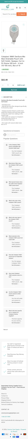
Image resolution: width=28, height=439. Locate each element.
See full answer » (16, 155)
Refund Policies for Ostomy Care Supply (12, 402)
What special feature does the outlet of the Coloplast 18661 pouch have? (15, 183)
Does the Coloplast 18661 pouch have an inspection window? (15, 256)
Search (22, 14)
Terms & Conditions (6, 404)
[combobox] (14, 14)
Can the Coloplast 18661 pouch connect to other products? (15, 293)
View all (5, 329)
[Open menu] (25, 7)
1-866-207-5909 (5, 416)
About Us (4, 393)
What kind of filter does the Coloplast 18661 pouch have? (16, 165)
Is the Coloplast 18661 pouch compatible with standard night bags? (14, 146)
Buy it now (14, 90)
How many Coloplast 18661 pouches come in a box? (15, 275)
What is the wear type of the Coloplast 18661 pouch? (15, 219)
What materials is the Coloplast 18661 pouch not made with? (16, 237)
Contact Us (4, 396)
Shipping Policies (6, 400)
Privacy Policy (5, 398)
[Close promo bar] (27, 1)
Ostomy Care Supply (13, 429)
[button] (12, 157)
